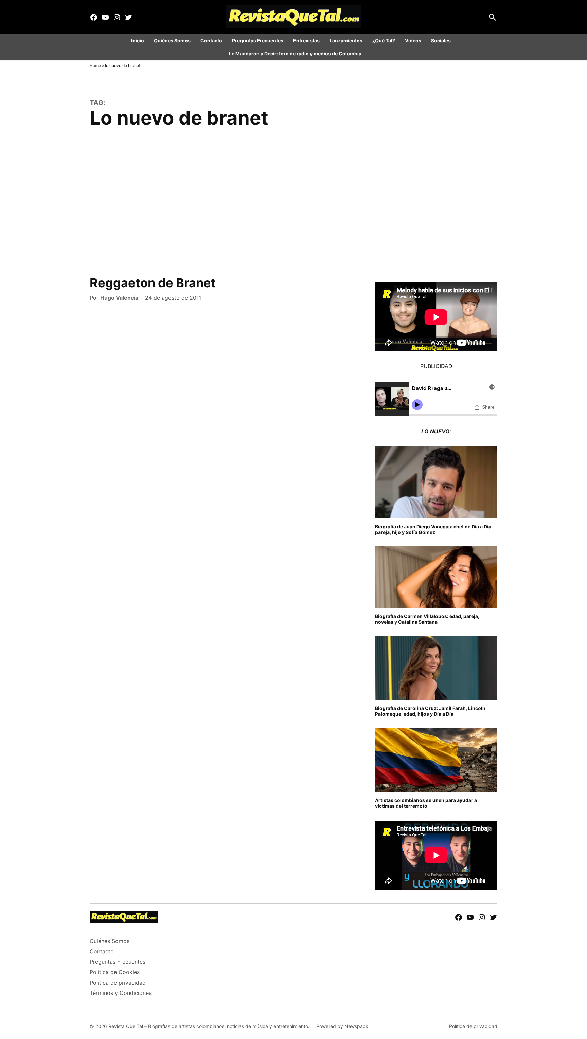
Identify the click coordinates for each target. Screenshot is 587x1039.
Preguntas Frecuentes (257, 40)
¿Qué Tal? (383, 40)
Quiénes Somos (172, 40)
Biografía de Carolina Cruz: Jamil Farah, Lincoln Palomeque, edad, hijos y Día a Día (430, 711)
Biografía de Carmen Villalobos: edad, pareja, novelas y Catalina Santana (427, 619)
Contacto (211, 40)
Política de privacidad (118, 982)
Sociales (441, 40)
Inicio (137, 40)
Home (95, 65)
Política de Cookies (115, 972)
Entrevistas (306, 40)
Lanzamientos (346, 40)
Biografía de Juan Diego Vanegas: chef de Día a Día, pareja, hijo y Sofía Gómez (434, 529)
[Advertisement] (293, 207)
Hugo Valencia (119, 297)
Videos (413, 40)
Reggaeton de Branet (153, 282)
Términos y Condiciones (121, 992)
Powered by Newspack (342, 1026)
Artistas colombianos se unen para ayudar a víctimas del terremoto (426, 803)
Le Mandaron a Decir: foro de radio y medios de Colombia (295, 53)
